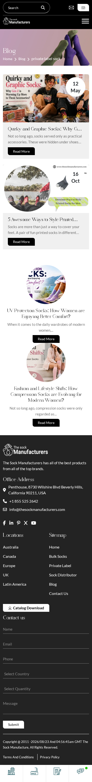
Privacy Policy (50, 757)
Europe (9, 565)
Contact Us (58, 593)
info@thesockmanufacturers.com (37, 509)
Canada (9, 556)
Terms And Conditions (18, 757)
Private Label (60, 565)
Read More (21, 151)
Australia (10, 547)
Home (7, 59)
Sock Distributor (63, 574)
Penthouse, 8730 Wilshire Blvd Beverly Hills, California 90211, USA (45, 490)
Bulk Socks (58, 556)
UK (6, 574)
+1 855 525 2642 (23, 501)
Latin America (14, 584)
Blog (21, 59)
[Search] (43, 8)
